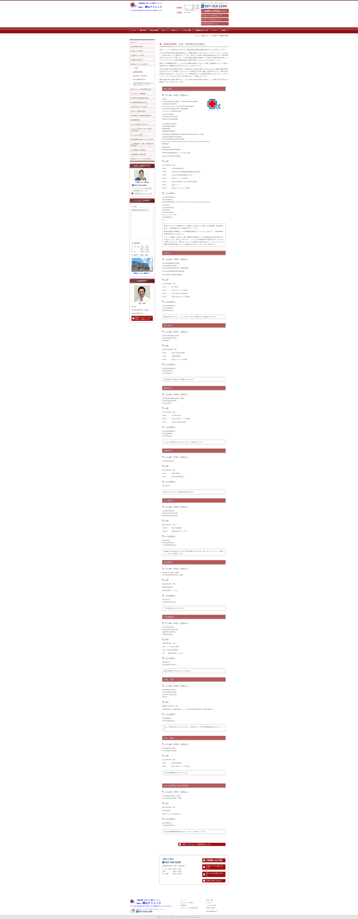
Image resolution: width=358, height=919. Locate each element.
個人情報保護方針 (212, 911)
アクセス (209, 902)
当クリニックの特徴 (187, 902)
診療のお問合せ (211, 908)
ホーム (183, 900)
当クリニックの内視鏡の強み (189, 908)
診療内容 (183, 905)
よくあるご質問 (211, 905)
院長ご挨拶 (210, 900)
